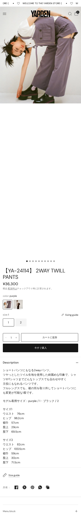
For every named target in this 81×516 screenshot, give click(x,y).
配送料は (12, 288)
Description (11, 362)
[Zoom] (40, 55)
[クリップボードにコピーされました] (47, 487)
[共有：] (24, 487)
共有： (6, 487)
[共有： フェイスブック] (16, 487)
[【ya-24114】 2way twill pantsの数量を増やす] (16, 337)
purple (7, 304)
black (18, 304)
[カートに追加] (49, 337)
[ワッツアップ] (40, 487)
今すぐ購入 (40, 347)
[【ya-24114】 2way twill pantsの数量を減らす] (6, 337)
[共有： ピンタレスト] (32, 487)
